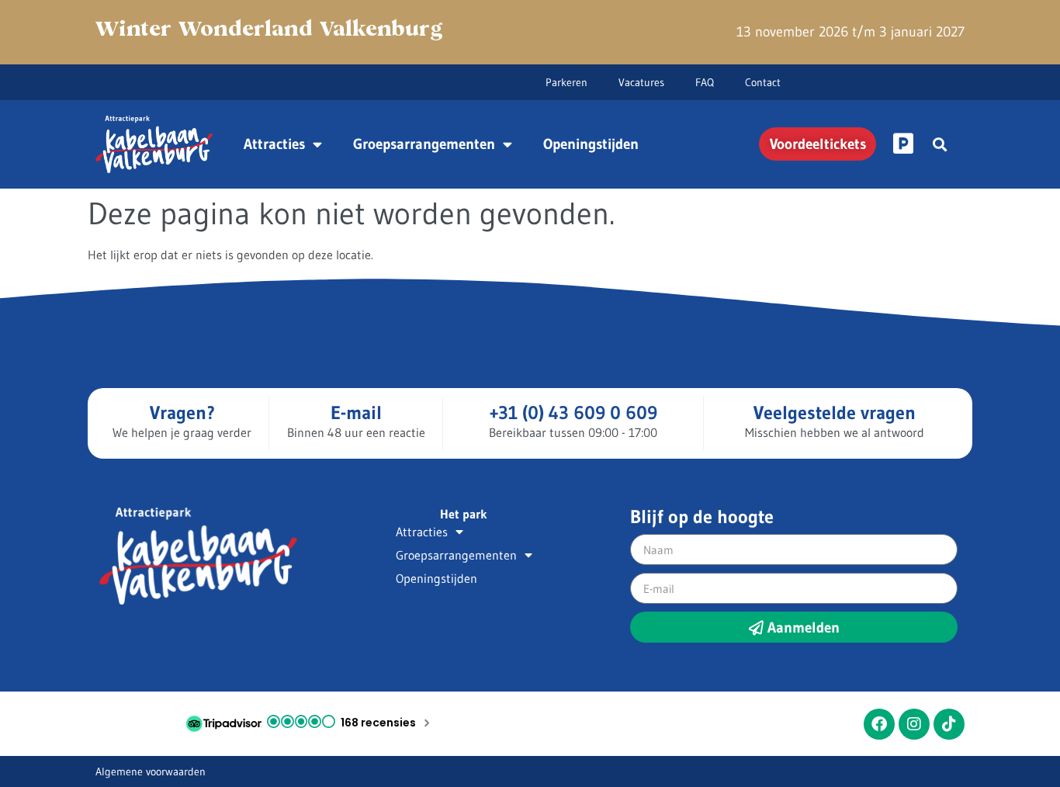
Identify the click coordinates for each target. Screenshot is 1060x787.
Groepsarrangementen (424, 144)
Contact (763, 82)
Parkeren (566, 82)
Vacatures (641, 82)
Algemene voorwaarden (150, 771)
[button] (939, 144)
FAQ (704, 82)
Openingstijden (591, 144)
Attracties (274, 144)
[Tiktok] (949, 724)
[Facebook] (879, 724)
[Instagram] (914, 724)
